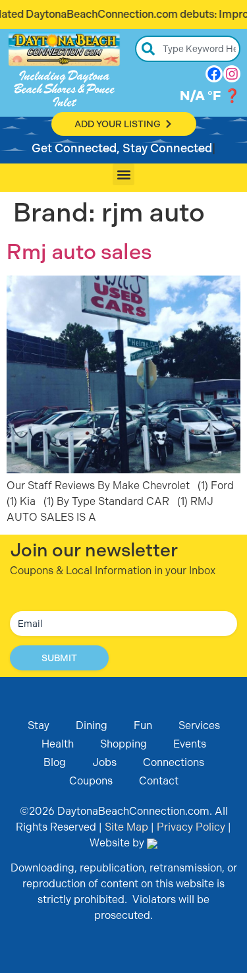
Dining (91, 725)
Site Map (126, 827)
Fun (143, 725)
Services (199, 725)
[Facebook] (214, 73)
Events (189, 744)
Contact (158, 781)
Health (57, 744)
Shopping (123, 744)
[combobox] (187, 49)
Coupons (91, 781)
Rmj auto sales (79, 251)
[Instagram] (231, 73)
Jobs (104, 762)
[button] (123, 174)
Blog (54, 762)
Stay (38, 725)
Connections (173, 762)
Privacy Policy (191, 827)
